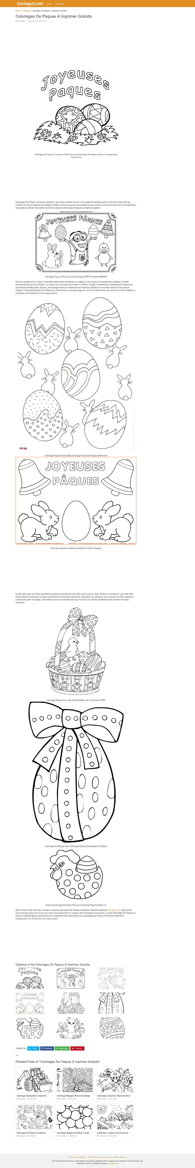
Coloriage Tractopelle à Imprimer (31, 1095)
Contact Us (73, 1157)
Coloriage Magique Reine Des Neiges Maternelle (79, 1095)
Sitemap (123, 1157)
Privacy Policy (113, 1157)
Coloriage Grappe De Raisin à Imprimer (75, 1132)
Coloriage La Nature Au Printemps (112, 1132)
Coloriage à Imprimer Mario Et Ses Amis (115, 1095)
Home (49, 3)
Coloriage (59, 3)
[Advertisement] (76, 45)
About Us (102, 1157)
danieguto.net (30, 3)
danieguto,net (114, 910)
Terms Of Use (93, 1157)
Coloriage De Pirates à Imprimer (31, 1132)
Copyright (82, 1157)
